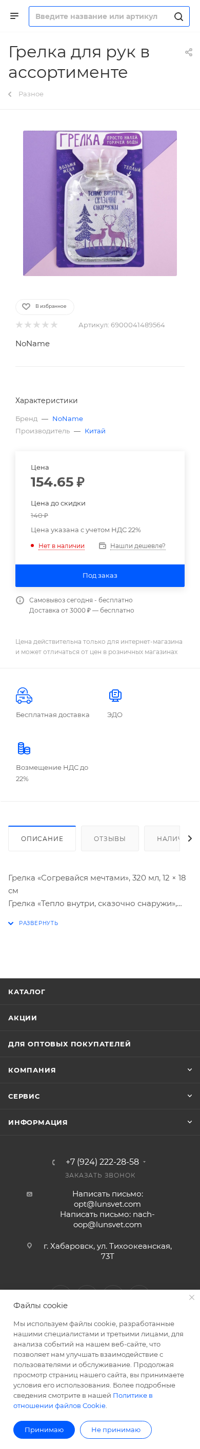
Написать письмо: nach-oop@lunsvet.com (107, 1219)
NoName (32, 343)
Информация (38, 1122)
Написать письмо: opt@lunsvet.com (107, 1199)
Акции (22, 1018)
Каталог (27, 992)
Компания (32, 1070)
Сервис (24, 1096)
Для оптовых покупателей (69, 1044)
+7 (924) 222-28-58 (102, 1162)
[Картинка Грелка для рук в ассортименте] (100, 203)
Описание (42, 839)
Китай (95, 431)
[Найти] (177, 16)
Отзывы (110, 839)
